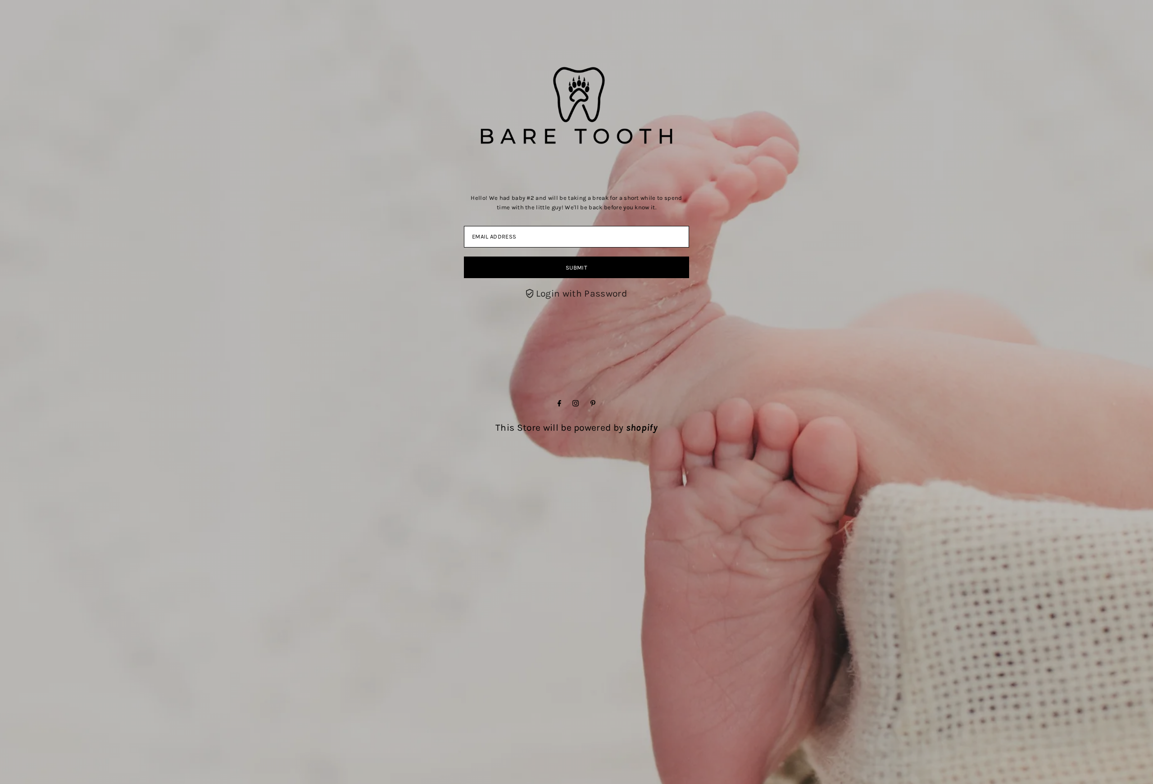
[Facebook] (559, 403)
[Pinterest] (592, 403)
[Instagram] (575, 403)
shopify (642, 427)
